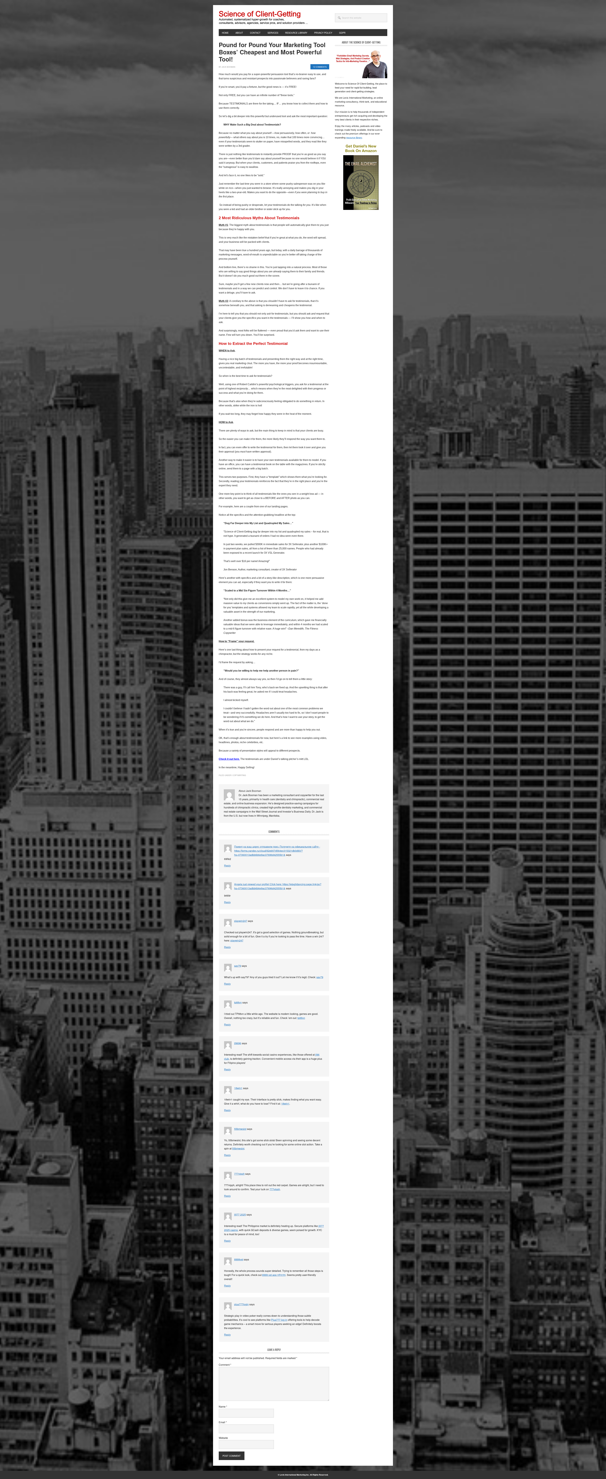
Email (223, 1422)
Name (223, 1406)
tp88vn (238, 1002)
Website (223, 1438)
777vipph (239, 1174)
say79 (237, 966)
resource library (354, 137)
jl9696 (237, 1043)
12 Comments (320, 66)
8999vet (238, 1259)
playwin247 (240, 921)
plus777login (241, 1304)
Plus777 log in (279, 1320)
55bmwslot (240, 1129)
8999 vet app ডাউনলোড (274, 1275)
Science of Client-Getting (240, 17)
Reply (227, 865)
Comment (225, 1364)
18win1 (238, 1088)
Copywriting (239, 775)
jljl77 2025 (240, 1214)
